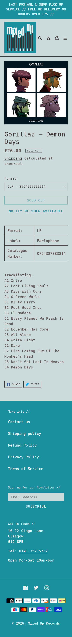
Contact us (19, 421)
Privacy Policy (23, 457)
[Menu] (65, 38)
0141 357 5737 (33, 551)
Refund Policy (22, 445)
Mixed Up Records (44, 623)
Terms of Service (25, 468)
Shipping (13, 158)
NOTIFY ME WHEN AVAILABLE (36, 211)
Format (10, 178)
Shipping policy (24, 433)
